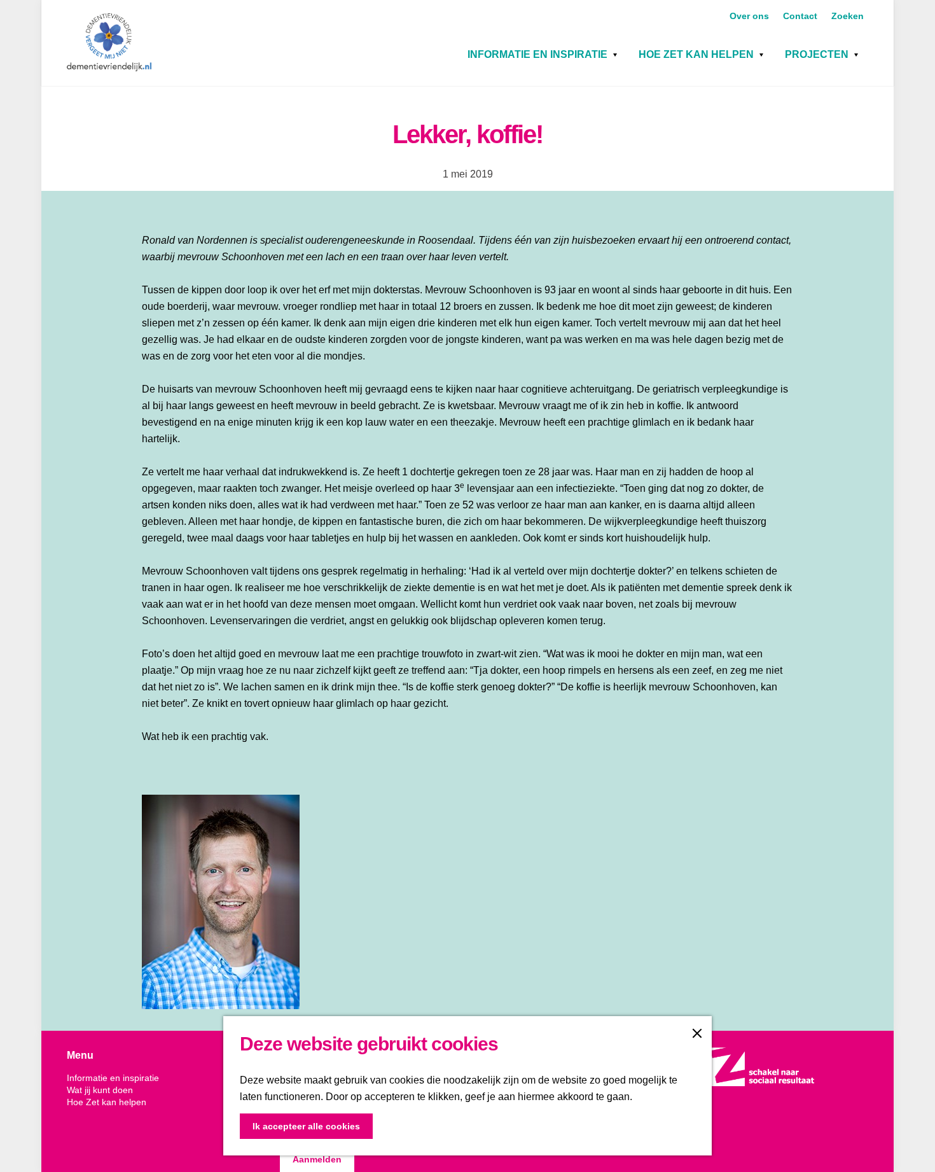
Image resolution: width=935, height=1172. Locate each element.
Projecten (816, 54)
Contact (801, 16)
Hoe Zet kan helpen (696, 54)
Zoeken (847, 16)
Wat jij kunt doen (100, 1090)
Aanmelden (317, 1159)
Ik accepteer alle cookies (306, 1126)
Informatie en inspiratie (537, 54)
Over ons (751, 16)
